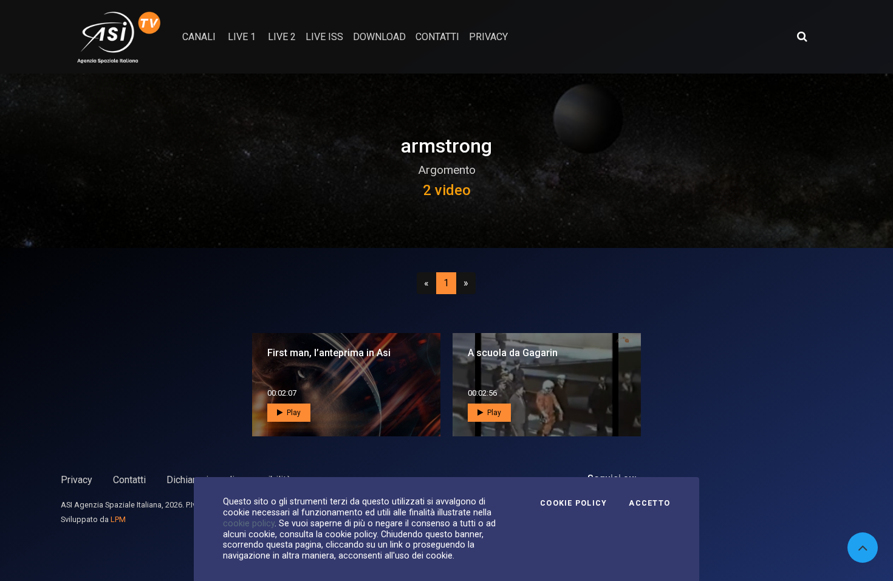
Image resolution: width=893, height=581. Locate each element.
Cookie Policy (573, 503)
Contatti (129, 480)
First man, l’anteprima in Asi (329, 353)
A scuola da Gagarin (513, 353)
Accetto (649, 503)
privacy (488, 37)
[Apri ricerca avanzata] (802, 36)
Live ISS (324, 37)
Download (379, 37)
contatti (437, 37)
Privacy (76, 480)
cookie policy (249, 523)
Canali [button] (199, 37)
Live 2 (282, 37)
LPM (118, 519)
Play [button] (293, 412)
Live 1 (242, 37)
